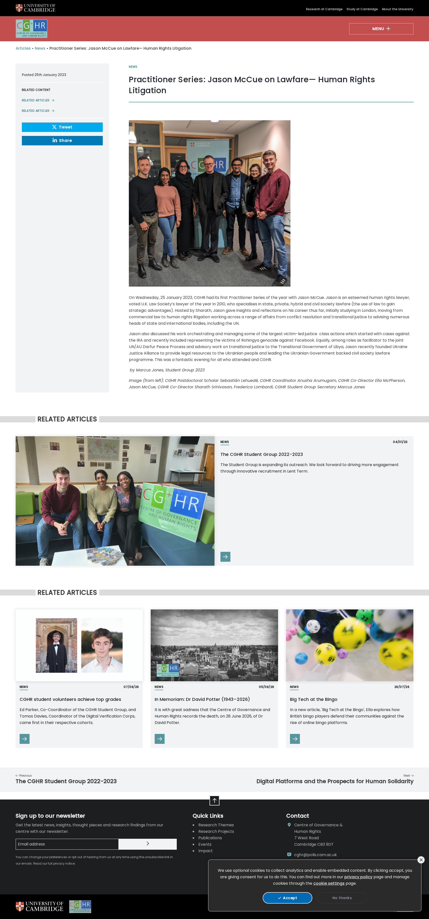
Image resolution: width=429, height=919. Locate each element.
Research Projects (216, 831)
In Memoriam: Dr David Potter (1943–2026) (203, 699)
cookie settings (329, 883)
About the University (397, 9)
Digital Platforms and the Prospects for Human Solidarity (335, 781)
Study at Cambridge (362, 9)
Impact (205, 851)
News (40, 48)
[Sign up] (148, 844)
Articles (23, 48)
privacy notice (64, 863)
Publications (210, 838)
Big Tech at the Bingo (313, 699)
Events (205, 844)
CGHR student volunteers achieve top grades (70, 699)
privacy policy (358, 877)
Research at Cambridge (324, 9)
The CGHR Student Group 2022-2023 (261, 454)
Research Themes (216, 825)
